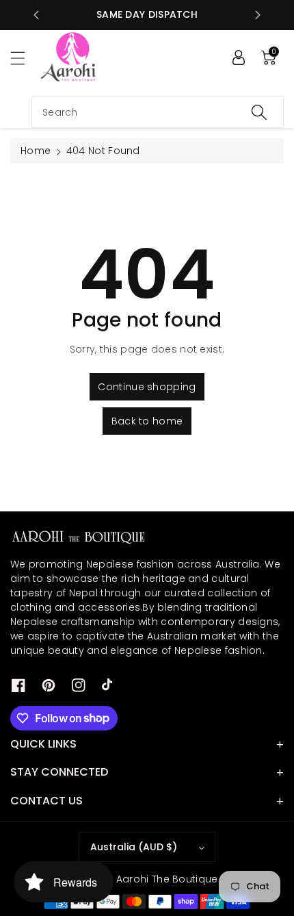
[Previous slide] (36, 15)
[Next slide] (258, 15)
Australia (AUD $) (133, 847)
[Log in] (239, 57)
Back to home (147, 421)
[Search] (259, 112)
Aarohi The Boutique (167, 879)
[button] (24, 57)
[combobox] (157, 112)
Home (36, 150)
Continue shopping (147, 387)
